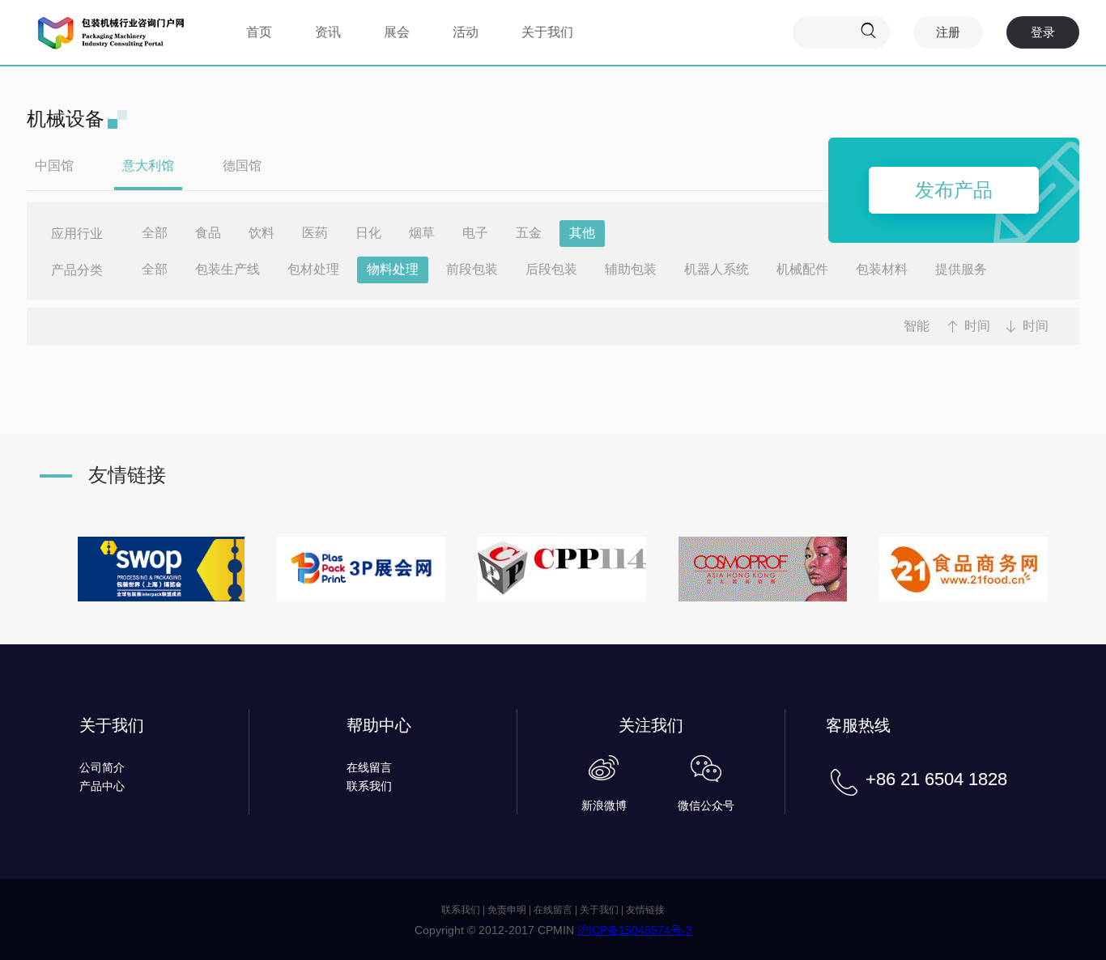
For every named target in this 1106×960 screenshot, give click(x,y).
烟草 (422, 233)
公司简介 (102, 767)
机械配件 (802, 269)
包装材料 (882, 269)
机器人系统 (716, 269)
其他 (582, 233)
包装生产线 (227, 269)
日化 (368, 233)
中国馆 (54, 165)
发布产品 (954, 190)
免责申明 (506, 909)
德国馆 (242, 165)
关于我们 (547, 32)
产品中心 (102, 785)
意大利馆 (148, 165)
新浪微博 (604, 805)
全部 (155, 233)
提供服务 (961, 269)
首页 (259, 32)
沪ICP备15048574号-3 (634, 930)
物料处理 (393, 269)
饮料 (261, 233)
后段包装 (551, 269)
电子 (475, 233)
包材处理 (313, 269)
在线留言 (369, 767)
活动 (466, 32)
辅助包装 (631, 269)
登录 (1043, 32)
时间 (977, 326)
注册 (948, 32)
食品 (208, 233)
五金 (529, 233)
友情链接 (645, 909)
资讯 (328, 32)
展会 (397, 32)
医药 (315, 233)
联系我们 (369, 785)
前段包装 (472, 269)
